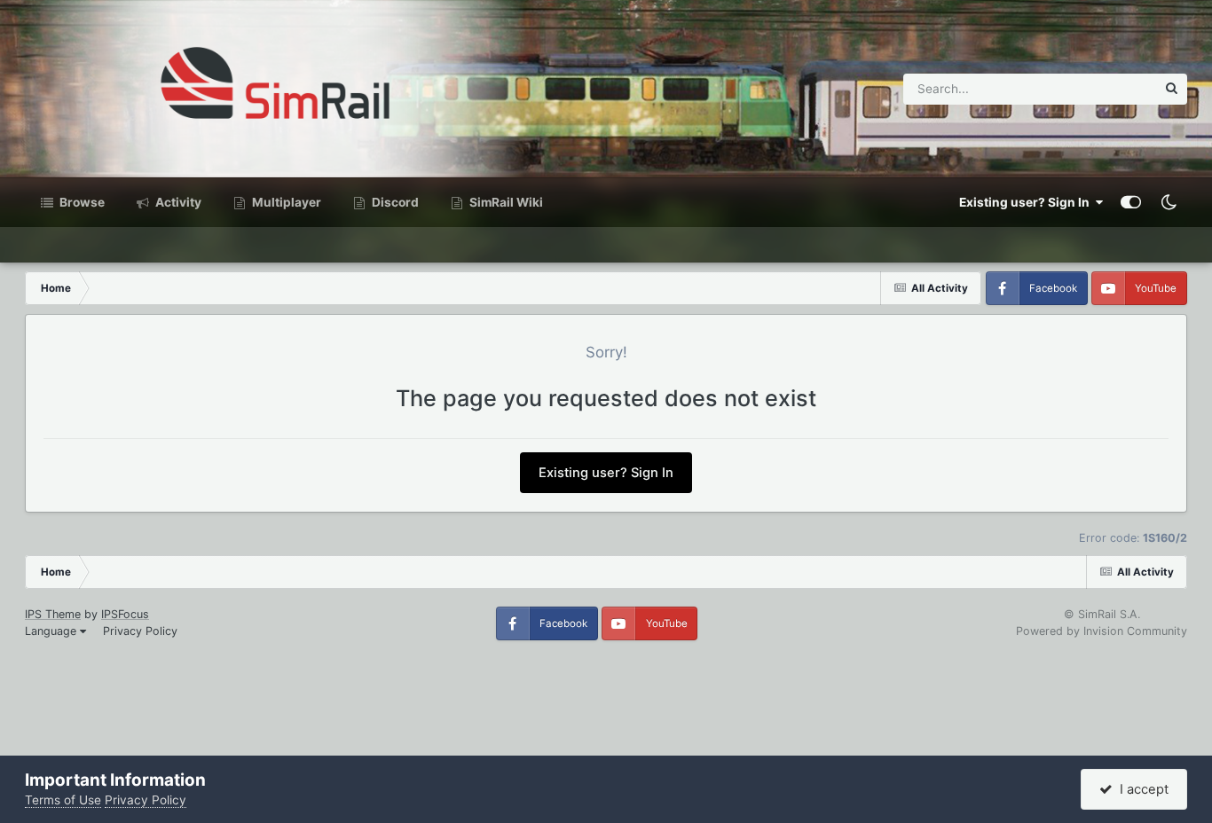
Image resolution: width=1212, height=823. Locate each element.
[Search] (1171, 89)
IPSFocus (125, 614)
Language (52, 631)
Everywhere (1100, 88)
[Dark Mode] (1168, 202)
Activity (177, 202)
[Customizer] (1131, 202)
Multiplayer (285, 202)
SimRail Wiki (505, 202)
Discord (394, 202)
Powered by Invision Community (1101, 631)
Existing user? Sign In (1027, 202)
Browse (81, 202)
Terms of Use (63, 800)
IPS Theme (53, 614)
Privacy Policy (140, 631)
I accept (1141, 789)
